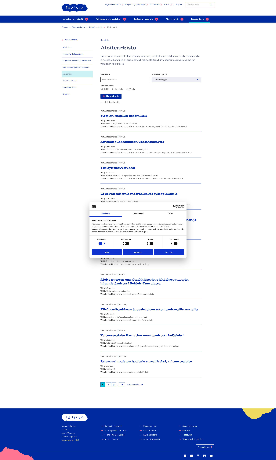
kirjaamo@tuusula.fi (70, 440)
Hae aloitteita (112, 96)
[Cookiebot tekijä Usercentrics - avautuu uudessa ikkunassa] (174, 206)
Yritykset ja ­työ (172, 19)
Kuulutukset (155, 5)
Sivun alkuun (204, 447)
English (179, 5)
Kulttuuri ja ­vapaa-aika (143, 19)
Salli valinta (138, 252)
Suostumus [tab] (105, 213)
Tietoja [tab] (170, 213)
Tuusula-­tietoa (197, 19)
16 (122, 384)
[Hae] (211, 4)
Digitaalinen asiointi (113, 5)
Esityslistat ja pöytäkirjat (135, 5)
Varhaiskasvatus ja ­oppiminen (108, 19)
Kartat (166, 5)
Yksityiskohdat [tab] (138, 213)
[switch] (126, 243)
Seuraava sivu (133, 384)
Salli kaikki (169, 252)
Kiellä (107, 252)
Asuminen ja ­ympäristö (73, 19)
